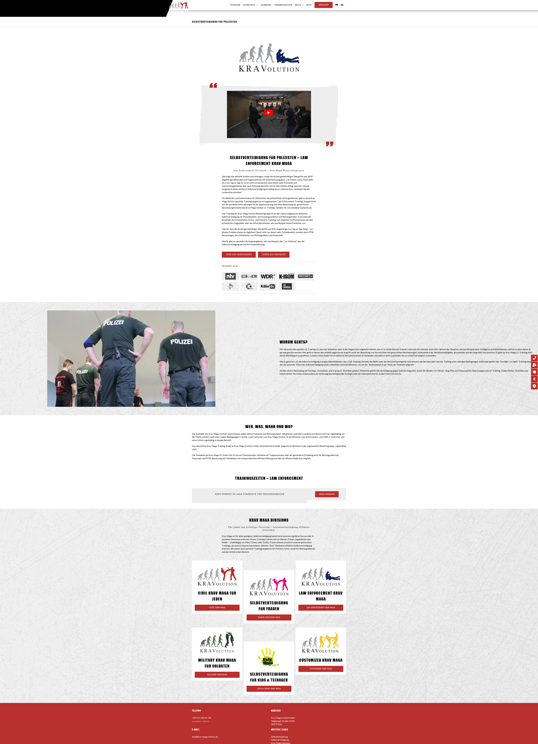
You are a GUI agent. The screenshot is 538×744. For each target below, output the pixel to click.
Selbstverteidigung (280, 740)
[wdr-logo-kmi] (268, 276)
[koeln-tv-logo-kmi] (268, 286)
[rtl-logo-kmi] (250, 276)
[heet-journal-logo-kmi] (287, 286)
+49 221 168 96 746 (201, 718)
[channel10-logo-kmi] (250, 286)
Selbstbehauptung (279, 736)
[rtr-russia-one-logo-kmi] (306, 276)
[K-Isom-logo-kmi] (287, 276)
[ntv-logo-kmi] (231, 276)
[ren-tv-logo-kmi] (231, 286)
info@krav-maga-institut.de (205, 736)
